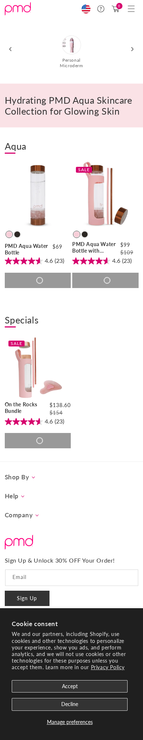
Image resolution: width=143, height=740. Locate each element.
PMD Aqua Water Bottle (26, 249)
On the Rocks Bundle (21, 407)
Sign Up (27, 598)
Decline (69, 704)
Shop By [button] (17, 477)
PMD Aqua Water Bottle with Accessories (93, 247)
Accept (70, 686)
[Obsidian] (17, 234)
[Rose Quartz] (9, 234)
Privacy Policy (108, 667)
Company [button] (19, 515)
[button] (131, 8)
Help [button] (12, 496)
